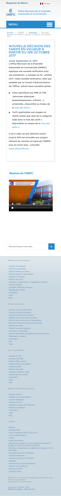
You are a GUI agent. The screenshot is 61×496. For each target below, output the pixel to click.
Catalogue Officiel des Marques (21, 287)
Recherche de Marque (17, 269)
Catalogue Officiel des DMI (19, 372)
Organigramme (14, 430)
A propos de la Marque (17, 266)
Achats (11, 438)
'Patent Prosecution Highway (19, 328)
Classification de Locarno (18, 374)
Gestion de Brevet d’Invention (20, 312)
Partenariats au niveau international (22, 463)
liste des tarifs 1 (23, 108)
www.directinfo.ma (19, 148)
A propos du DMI (15, 356)
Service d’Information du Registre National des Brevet (29, 334)
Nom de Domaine (15, 285)
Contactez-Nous (15, 471)
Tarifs (11, 295)
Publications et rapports (18, 336)
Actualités (33, 33)
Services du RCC (15, 402)
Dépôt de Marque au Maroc (19, 271)
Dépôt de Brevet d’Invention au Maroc (23, 318)
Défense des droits (16, 279)
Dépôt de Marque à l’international (21, 274)
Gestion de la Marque (17, 277)
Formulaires (13, 293)
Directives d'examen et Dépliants (21, 453)
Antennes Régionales (17, 455)
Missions (12, 427)
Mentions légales (15, 489)
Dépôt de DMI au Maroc (18, 361)
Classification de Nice (17, 290)
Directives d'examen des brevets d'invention (25, 323)
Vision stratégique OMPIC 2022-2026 (23, 433)
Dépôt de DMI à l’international (20, 364)
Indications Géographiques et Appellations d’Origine (28, 282)
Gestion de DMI (15, 367)
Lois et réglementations (17, 435)
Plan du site (29, 489)
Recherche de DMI (16, 359)
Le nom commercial (16, 400)
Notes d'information (16, 440)
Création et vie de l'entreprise (20, 397)
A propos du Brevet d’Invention (20, 310)
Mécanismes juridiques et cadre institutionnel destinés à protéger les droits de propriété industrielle (29, 444)
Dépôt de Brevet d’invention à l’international (25, 320)
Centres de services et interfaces (21, 458)
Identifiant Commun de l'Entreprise (22, 405)
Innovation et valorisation (18, 331)
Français (47, 3)
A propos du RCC (15, 394)
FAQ (10, 298)
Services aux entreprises (18, 466)
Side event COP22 (16, 469)
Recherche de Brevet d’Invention (21, 315)
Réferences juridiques (17, 407)
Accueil (10, 33)
